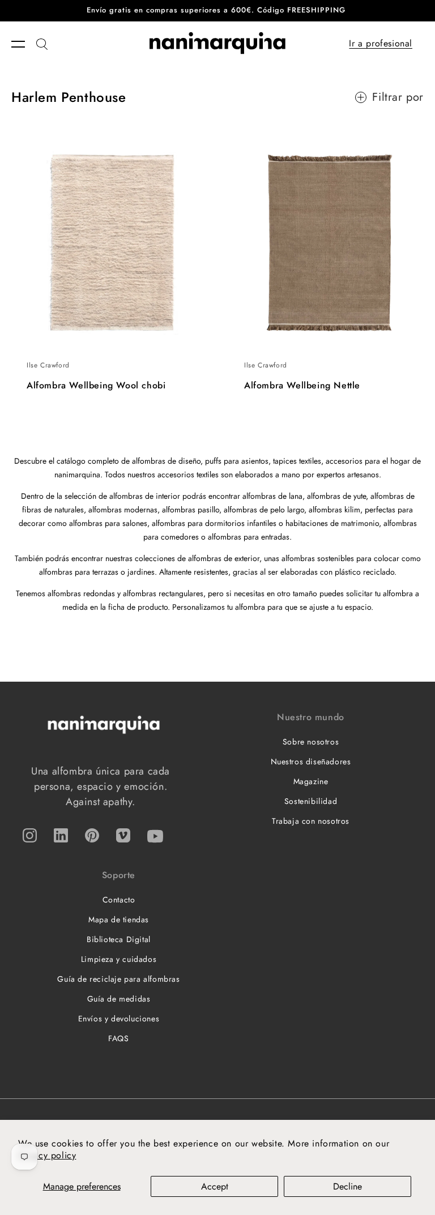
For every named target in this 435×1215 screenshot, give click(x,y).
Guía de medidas (119, 998)
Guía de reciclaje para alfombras (118, 979)
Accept (214, 1186)
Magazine (311, 781)
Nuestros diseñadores (311, 761)
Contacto (119, 899)
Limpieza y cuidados (118, 959)
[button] (23, 44)
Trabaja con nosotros (310, 821)
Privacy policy (47, 1155)
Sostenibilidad (310, 801)
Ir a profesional (380, 43)
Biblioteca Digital (119, 939)
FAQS (118, 1038)
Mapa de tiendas (118, 919)
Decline (347, 1186)
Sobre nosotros (311, 741)
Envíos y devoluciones (119, 1018)
